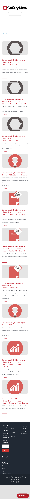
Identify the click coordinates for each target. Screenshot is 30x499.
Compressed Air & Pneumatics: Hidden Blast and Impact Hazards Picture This (14, 138)
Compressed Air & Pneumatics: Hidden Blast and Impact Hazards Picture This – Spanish (14, 101)
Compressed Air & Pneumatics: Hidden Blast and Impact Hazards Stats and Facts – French (15, 401)
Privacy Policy (15, 477)
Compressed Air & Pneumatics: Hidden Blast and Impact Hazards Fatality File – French (14, 212)
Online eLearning (24, 434)
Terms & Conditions (7, 477)
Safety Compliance (24, 431)
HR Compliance (24, 433)
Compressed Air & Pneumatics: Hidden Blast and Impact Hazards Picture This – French (14, 62)
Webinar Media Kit (22, 477)
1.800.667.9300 (5, 470)
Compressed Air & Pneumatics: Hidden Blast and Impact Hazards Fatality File (14, 285)
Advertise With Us (15, 479)
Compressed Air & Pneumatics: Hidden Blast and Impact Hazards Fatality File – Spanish (14, 249)
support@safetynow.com (6, 473)
